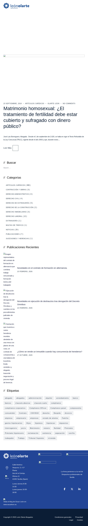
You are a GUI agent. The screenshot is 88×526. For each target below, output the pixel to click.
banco (75, 398)
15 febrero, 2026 (24, 271)
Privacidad (79, 517)
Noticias (10, 230)
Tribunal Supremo (36, 438)
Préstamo (69, 428)
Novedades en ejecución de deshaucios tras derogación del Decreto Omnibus (48, 303)
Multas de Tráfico (14, 225)
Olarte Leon (53, 103)
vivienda (51, 438)
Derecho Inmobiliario (16, 212)
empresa (8, 418)
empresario (21, 418)
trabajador (9, 438)
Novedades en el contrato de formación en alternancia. (42, 268)
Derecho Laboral (14, 216)
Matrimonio (35, 428)
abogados (20, 398)
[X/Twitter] (72, 489)
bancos (8, 403)
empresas (34, 418)
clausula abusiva (22, 403)
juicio (23, 428)
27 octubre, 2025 (24, 355)
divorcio (68, 413)
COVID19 (35, 413)
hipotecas (51, 423)
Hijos (28, 423)
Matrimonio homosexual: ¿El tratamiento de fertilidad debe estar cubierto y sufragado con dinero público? (40, 117)
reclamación (33, 433)
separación (60, 433)
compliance (56, 403)
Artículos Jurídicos (34, 103)
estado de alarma (50, 418)
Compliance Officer (38, 408)
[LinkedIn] (79, 489)
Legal (71, 520)
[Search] (82, 167)
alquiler (49, 398)
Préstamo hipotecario (14, 433)
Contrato (23, 413)
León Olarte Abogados (25, 517)
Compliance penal (58, 408)
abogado (8, 398)
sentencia (47, 433)
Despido (57, 413)
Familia (65, 418)
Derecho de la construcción (19, 207)
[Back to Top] (83, 522)
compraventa (75, 408)
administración (35, 398)
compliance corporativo (15, 408)
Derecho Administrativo (17, 194)
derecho (46, 413)
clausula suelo (40, 403)
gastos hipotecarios (13, 423)
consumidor (10, 413)
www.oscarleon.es (9, 504)
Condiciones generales (63, 517)
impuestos (63, 423)
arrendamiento (62, 398)
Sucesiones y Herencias (17, 238)
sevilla (72, 433)
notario (47, 428)
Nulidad (57, 428)
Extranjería (12, 221)
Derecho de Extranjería (17, 203)
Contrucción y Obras (16, 190)
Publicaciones (13, 234)
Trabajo (21, 438)
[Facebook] (64, 489)
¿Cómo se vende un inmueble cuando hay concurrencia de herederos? (49, 352)
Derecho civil (12, 198)
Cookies (80, 520)
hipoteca (39, 423)
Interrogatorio (11, 428)
